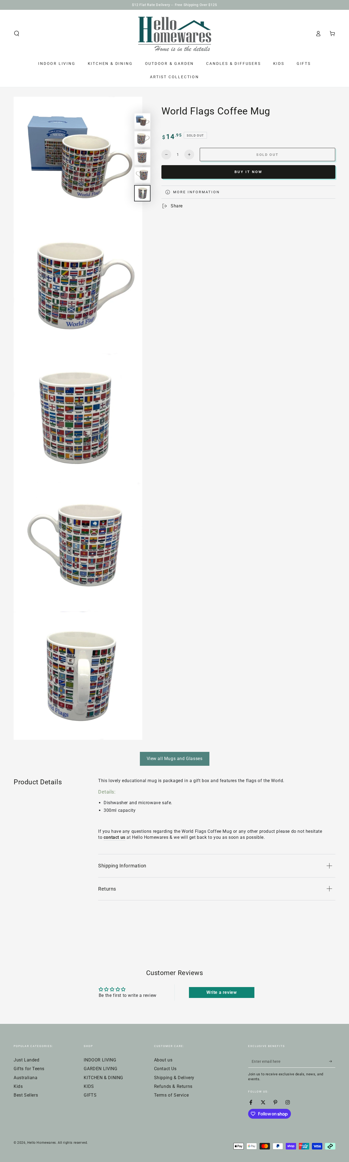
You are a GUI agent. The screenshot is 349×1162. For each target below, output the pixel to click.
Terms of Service (171, 1095)
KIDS (89, 1086)
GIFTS (90, 1095)
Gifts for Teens (29, 1068)
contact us (114, 837)
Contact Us (165, 1068)
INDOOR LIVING (100, 1060)
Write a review (221, 992)
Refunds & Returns (173, 1086)
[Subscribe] (332, 1061)
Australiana (26, 1077)
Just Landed (27, 1060)
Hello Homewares (41, 1143)
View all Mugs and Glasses (175, 758)
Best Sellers (26, 1095)
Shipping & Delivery (174, 1077)
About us (163, 1060)
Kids (18, 1086)
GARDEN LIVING (100, 1068)
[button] (17, 34)
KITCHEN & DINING (103, 1077)
